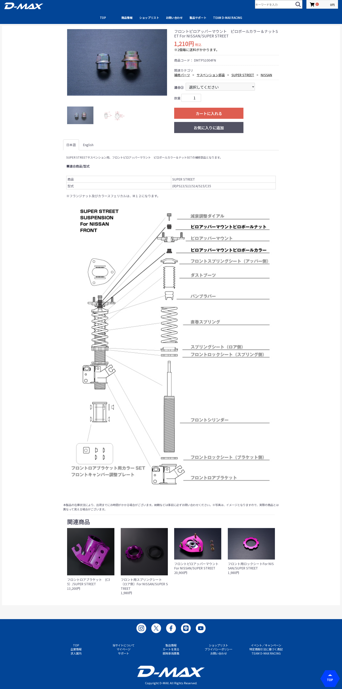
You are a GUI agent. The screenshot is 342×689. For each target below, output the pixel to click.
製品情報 (171, 645)
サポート (123, 653)
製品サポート (198, 18)
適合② (179, 87)
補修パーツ (182, 75)
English (88, 144)
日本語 (71, 144)
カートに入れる (209, 113)
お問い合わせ (174, 18)
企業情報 (76, 649)
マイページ (123, 649)
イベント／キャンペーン (266, 645)
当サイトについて (123, 645)
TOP (103, 18)
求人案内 (76, 653)
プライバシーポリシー (218, 649)
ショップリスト (149, 18)
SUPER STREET (242, 75)
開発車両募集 (171, 653)
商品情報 (127, 18)
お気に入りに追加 (209, 127)
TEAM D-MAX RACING (227, 18)
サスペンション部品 (211, 75)
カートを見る (171, 649)
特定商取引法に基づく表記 (266, 649)
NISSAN (266, 75)
